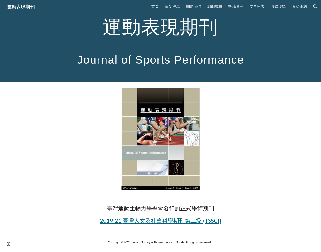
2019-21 (111, 220)
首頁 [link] (155, 6)
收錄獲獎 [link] (278, 6)
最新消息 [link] (172, 6)
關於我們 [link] (193, 6)
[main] (160, 41)
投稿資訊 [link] (235, 6)
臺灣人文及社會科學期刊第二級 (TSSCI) (172, 220)
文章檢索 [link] (257, 6)
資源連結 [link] (299, 6)
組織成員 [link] (214, 6)
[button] (315, 6)
